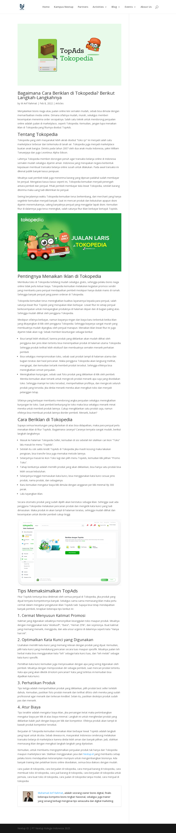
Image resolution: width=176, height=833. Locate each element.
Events (129, 7)
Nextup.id (88, 754)
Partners (83, 7)
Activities (98, 7)
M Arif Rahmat (29, 103)
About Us (146, 7)
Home (46, 7)
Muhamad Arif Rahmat (50, 793)
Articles (60, 103)
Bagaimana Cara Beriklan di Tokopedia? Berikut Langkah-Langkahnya (66, 95)
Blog (114, 7)
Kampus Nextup (63, 7)
